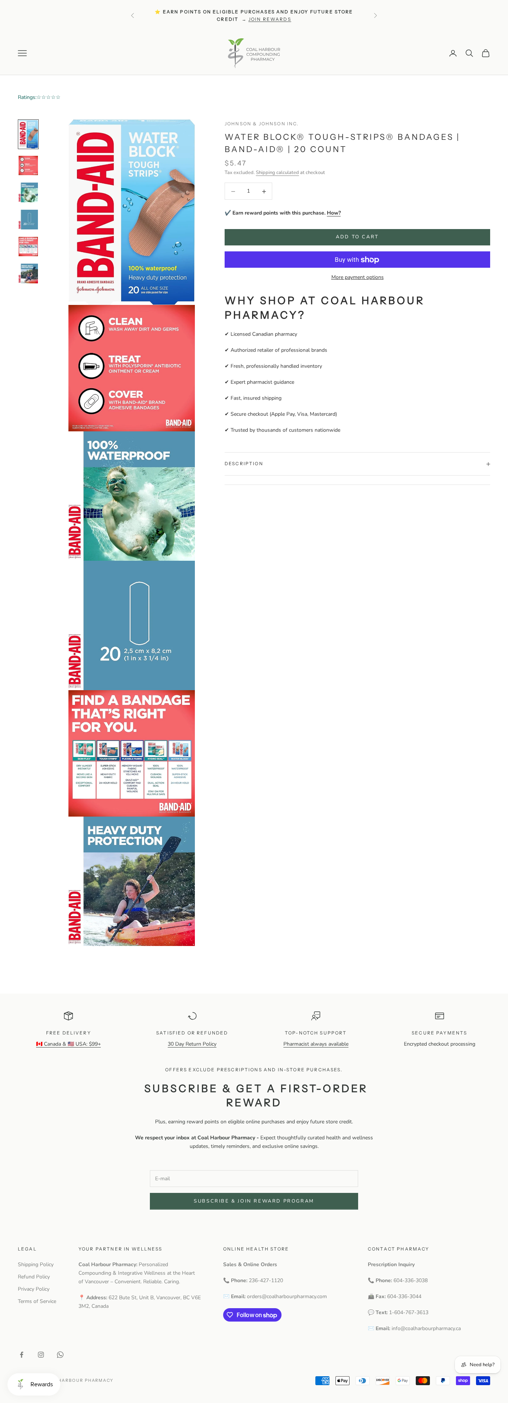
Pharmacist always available (315, 1044)
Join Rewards (269, 19)
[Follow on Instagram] (41, 1354)
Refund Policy (34, 1276)
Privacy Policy (33, 1289)
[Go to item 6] (28, 273)
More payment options (357, 277)
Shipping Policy (36, 1264)
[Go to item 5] (28, 246)
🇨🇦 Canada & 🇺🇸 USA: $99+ (68, 1044)
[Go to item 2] (28, 165)
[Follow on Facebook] (21, 1354)
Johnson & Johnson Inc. (262, 123)
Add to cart (357, 237)
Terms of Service (37, 1301)
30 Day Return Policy (192, 1044)
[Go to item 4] (28, 219)
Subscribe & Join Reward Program (254, 1201)
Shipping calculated (277, 173)
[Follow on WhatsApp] (60, 1354)
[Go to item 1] (28, 134)
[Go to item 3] (28, 192)
